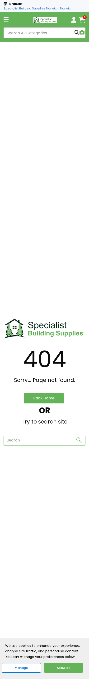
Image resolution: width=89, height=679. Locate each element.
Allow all (63, 668)
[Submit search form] (77, 33)
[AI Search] (82, 33)
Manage (21, 668)
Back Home (44, 398)
